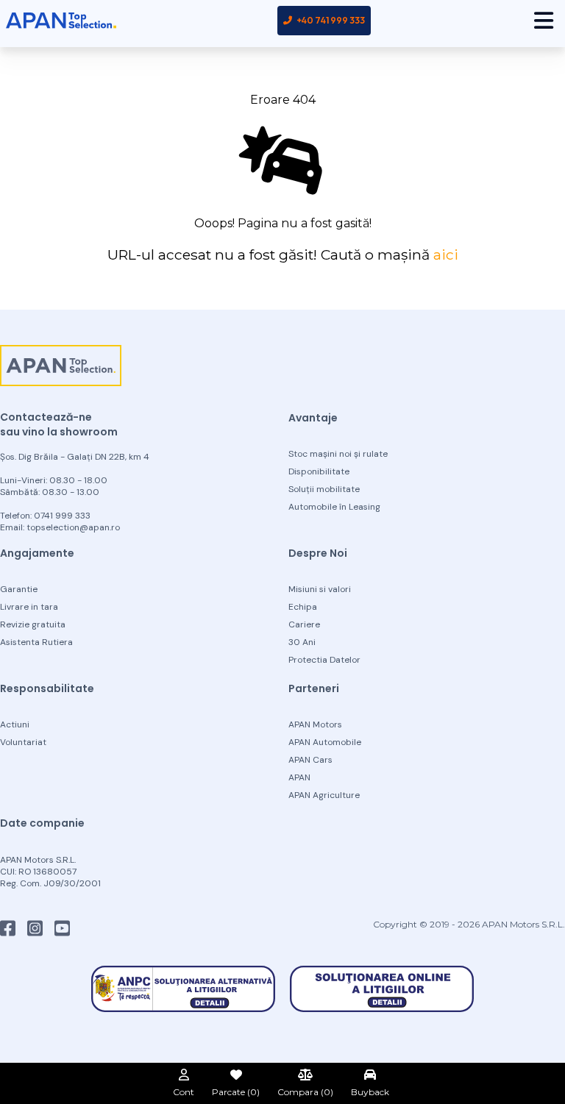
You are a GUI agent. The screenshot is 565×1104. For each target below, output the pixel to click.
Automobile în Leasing (334, 507)
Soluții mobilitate (324, 489)
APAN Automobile (324, 742)
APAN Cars (310, 760)
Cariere (304, 624)
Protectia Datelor (324, 660)
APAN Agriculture (324, 795)
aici (445, 254)
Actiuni (14, 724)
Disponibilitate (318, 471)
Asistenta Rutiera (36, 642)
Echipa (302, 607)
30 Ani (302, 642)
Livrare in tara (29, 607)
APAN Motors (315, 724)
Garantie (19, 589)
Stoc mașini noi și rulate (338, 454)
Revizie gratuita (32, 624)
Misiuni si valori (319, 589)
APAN (299, 777)
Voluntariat (23, 742)
